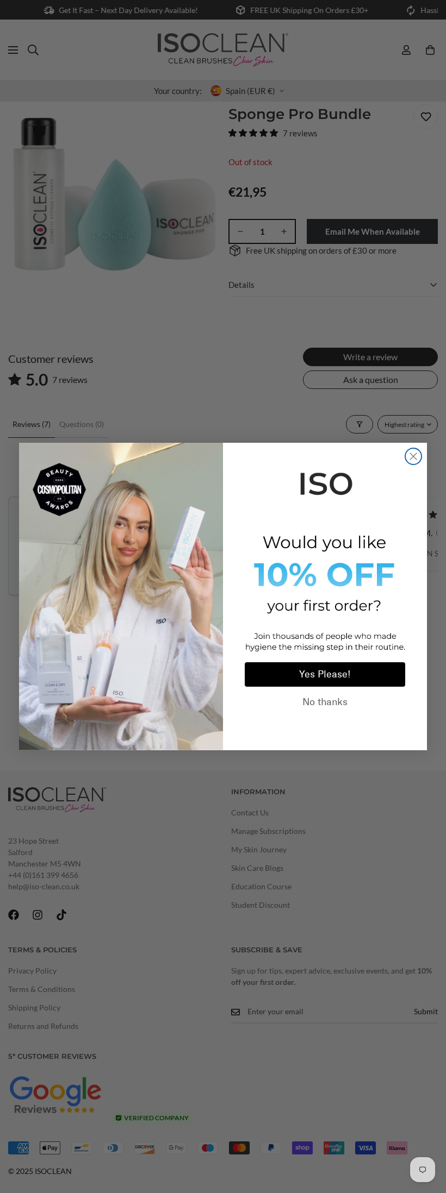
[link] (325, 482)
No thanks (325, 702)
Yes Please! (325, 674)
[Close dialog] (413, 456)
